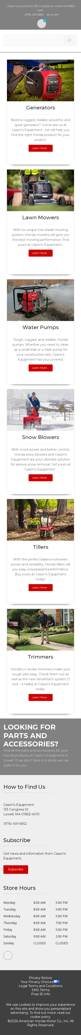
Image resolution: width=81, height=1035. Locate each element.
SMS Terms (41, 990)
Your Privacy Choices (37, 982)
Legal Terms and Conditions (40, 986)
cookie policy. (40, 1017)
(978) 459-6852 (15, 824)
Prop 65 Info (40, 994)
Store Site (53, 14)
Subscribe (15, 869)
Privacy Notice (40, 978)
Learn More (39, 148)
